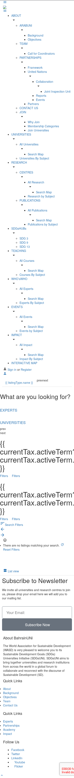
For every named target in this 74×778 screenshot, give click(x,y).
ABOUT (16, 15)
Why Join (34, 122)
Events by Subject (31, 331)
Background (35, 35)
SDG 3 (24, 238)
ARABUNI (26, 25)
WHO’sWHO (19, 279)
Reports (41, 95)
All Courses (27, 261)
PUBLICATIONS (30, 200)
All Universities (29, 144)
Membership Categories (43, 126)
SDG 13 (25, 246)
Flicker (18, 766)
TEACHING (18, 251)
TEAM (24, 43)
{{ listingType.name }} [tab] (19, 382)
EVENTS (17, 307)
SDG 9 (24, 242)
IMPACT (16, 335)
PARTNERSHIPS (30, 57)
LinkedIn (16, 758)
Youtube (19, 762)
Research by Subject (41, 196)
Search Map (36, 154)
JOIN (23, 112)
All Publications (37, 210)
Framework (35, 67)
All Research (36, 182)
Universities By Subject (34, 158)
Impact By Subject (31, 359)
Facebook (17, 750)
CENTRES (26, 172)
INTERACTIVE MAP (24, 363)
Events (40, 100)
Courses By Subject (32, 275)
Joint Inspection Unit (57, 91)
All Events (26, 317)
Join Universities (38, 130)
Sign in (12, 369)
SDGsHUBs (18, 228)
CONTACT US (29, 108)
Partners (33, 104)
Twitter (15, 754)
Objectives (34, 39)
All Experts (26, 289)
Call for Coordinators (41, 53)
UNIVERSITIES (21, 134)
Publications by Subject (43, 224)
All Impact (26, 345)
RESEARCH (19, 162)
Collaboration (44, 81)
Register (26, 369)
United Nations (37, 72)
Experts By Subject (32, 303)
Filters (4, 476)
